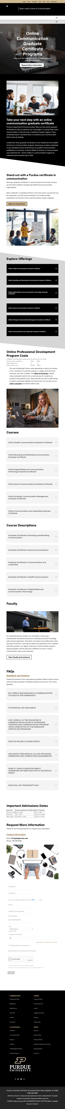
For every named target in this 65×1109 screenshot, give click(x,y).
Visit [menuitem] (44, 1)
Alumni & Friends (38, 1039)
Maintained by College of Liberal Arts (39, 1098)
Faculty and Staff (38, 999)
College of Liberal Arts (18, 1101)
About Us (36, 1030)
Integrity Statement (46, 1095)
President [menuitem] (34, 1)
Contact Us (36, 1053)
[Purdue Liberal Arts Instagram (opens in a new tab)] (24, 1079)
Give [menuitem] (48, 1)
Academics (12, 1030)
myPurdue (12, 1022)
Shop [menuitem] (40, 1)
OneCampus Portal (14, 999)
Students (12, 1044)
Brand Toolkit (26, 1098)
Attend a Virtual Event (16, 204)
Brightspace (13, 1004)
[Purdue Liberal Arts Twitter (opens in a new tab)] (18, 1079)
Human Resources (38, 1004)
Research (12, 1039)
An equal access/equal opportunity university (30, 1095)
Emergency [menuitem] (54, 1)
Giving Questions (38, 1048)
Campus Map (37, 1022)
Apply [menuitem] (24, 1)
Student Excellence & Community (42, 1044)
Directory (36, 1017)
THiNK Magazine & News (16, 1048)
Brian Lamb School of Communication (35, 9)
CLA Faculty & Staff (14, 1035)
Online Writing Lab (14, 1053)
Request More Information (31, 65)
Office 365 (12, 1013)
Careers (36, 1008)
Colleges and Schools (39, 1013)
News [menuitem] (28, 1)
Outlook (12, 1017)
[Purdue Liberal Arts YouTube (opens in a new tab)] (21, 1079)
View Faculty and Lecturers (19, 657)
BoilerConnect (13, 1008)
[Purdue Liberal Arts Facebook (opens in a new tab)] (16, 1079)
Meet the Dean (37, 1035)
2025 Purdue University (13, 1095)
